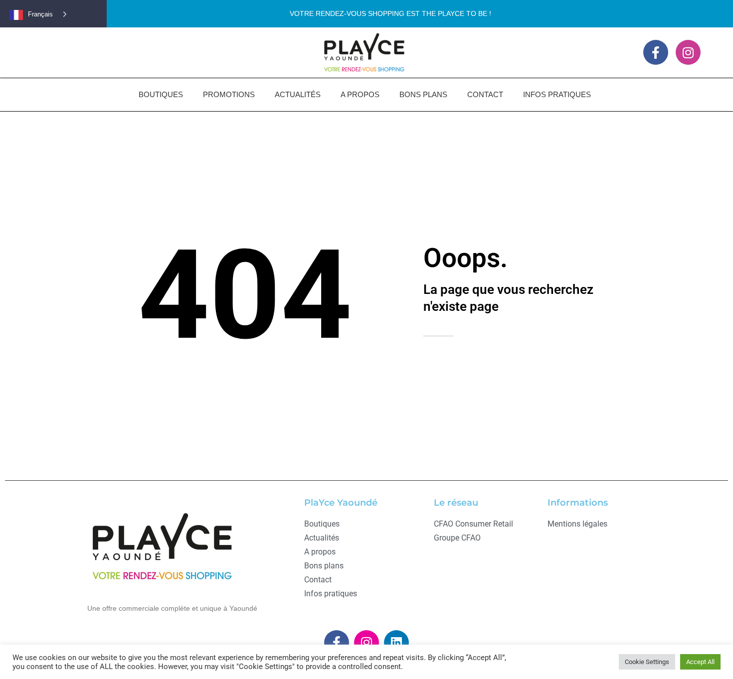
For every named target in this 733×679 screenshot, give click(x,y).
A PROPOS (360, 94)
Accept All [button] (700, 662)
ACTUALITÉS (298, 94)
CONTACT (485, 94)
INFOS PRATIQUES (557, 94)
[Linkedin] (396, 642)
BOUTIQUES (161, 94)
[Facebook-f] (655, 52)
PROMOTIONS (229, 94)
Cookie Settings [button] (647, 662)
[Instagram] (688, 52)
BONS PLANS (423, 94)
